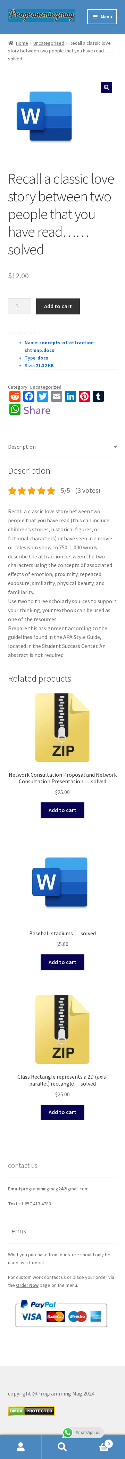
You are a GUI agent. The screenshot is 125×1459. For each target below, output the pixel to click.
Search (62, 1447)
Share (37, 410)
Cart (96, 1441)
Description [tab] (22, 446)
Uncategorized (48, 43)
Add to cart (58, 306)
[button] (106, 87)
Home (22, 43)
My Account (21, 1447)
